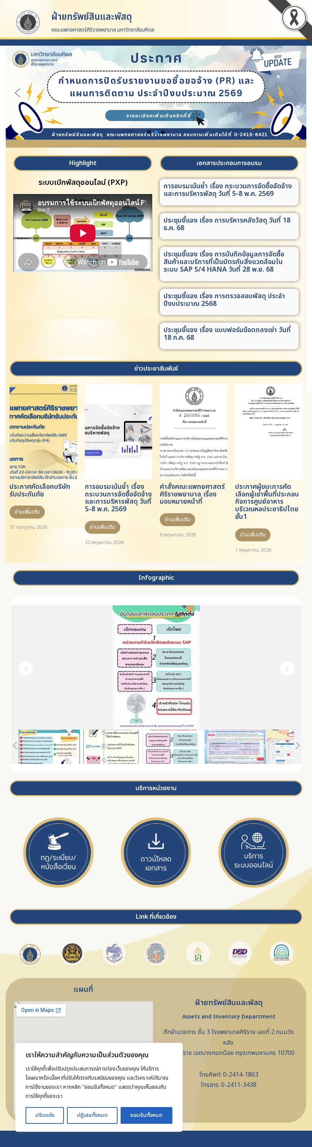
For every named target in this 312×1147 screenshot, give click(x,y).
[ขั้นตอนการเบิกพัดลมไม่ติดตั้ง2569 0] (173, 746)
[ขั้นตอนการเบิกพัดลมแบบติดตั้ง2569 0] (111, 746)
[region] (99, 1087)
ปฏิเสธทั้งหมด (92, 1115)
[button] (156, 93)
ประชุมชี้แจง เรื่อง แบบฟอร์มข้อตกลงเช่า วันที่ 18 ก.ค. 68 (227, 334)
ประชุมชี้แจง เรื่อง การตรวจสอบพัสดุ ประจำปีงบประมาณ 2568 (224, 300)
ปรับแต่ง (44, 1115)
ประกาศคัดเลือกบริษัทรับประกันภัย (40, 491)
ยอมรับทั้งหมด (146, 1115)
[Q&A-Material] (235, 746)
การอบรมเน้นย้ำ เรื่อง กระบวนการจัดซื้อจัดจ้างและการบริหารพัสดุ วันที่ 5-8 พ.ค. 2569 (228, 190)
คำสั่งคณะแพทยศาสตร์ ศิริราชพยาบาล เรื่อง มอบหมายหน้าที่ (192, 494)
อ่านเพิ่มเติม (27, 512)
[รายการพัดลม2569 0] (49, 747)
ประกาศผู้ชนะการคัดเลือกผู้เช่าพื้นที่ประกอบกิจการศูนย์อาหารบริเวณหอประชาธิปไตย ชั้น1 (267, 502)
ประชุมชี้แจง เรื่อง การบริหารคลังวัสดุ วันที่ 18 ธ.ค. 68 (227, 224)
